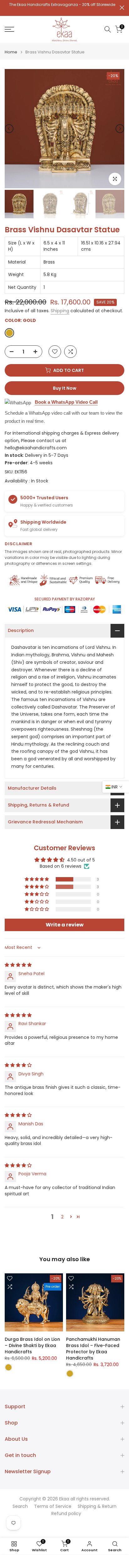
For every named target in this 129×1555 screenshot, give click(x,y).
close (122, 7)
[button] (37, 879)
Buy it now (64, 388)
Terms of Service (52, 1506)
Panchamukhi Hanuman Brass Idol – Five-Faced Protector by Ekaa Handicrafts (93, 1348)
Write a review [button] (65, 924)
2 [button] (62, 1217)
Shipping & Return (97, 1506)
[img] (18, 965)
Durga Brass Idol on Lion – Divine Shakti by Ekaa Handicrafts (32, 1345)
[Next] (120, 128)
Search (20, 1506)
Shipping (60, 311)
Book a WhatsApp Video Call (66, 402)
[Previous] (9, 128)
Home (11, 52)
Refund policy (66, 1514)
